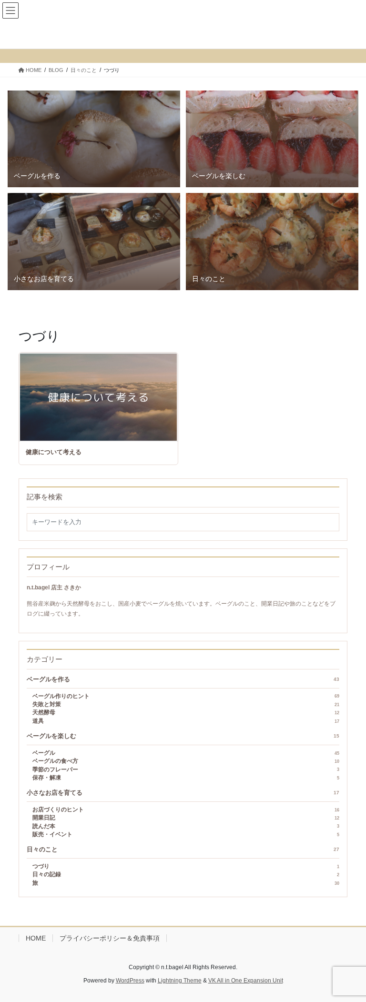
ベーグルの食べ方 (185, 761)
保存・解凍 (185, 777)
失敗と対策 (185, 704)
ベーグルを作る (183, 679)
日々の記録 (185, 874)
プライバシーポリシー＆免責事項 (110, 938)
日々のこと (183, 849)
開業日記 (185, 817)
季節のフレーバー (185, 769)
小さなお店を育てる (183, 792)
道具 (185, 721)
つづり (185, 866)
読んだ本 (185, 826)
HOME (36, 938)
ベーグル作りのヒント (185, 696)
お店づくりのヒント (185, 809)
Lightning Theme (180, 980)
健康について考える (53, 452)
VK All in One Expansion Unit (245, 980)
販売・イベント (185, 834)
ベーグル (185, 752)
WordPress (130, 980)
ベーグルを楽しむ (183, 736)
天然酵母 (185, 712)
